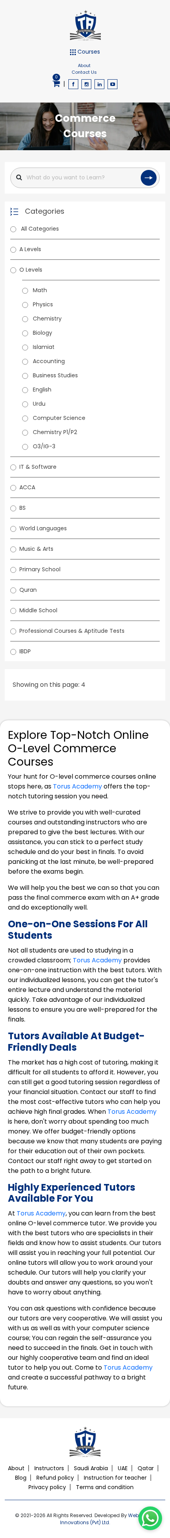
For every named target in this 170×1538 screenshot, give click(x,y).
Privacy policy (47, 1487)
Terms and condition (105, 1487)
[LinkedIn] (99, 84)
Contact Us (84, 72)
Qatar (146, 1468)
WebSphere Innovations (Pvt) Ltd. (107, 1519)
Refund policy (55, 1478)
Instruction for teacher (115, 1478)
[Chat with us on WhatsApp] (150, 1518)
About (84, 65)
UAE (123, 1468)
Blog (20, 1478)
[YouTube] (112, 84)
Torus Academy (77, 786)
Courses (88, 52)
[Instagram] (86, 84)
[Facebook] (73, 84)
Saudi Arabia (91, 1468)
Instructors (49, 1468)
